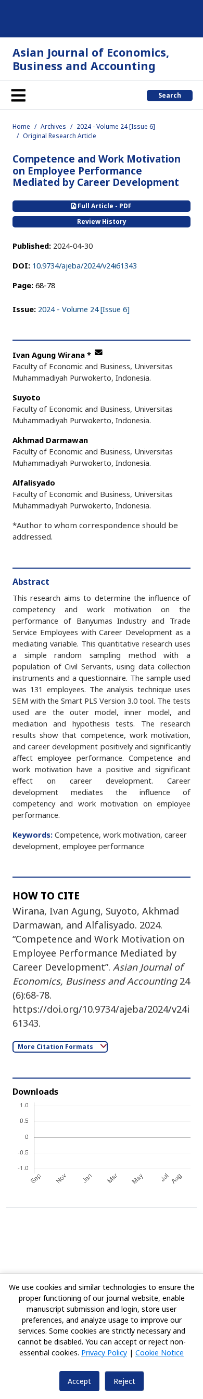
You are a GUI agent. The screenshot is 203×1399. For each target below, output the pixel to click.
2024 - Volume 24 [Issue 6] (116, 126)
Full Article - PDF (104, 205)
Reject (124, 1381)
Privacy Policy (104, 1352)
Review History (101, 221)
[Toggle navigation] (18, 95)
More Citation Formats (56, 1046)
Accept (79, 1381)
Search (169, 95)
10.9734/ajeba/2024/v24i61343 (84, 265)
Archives (53, 126)
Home (21, 126)
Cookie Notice (159, 1352)
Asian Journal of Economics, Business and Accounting (90, 59)
